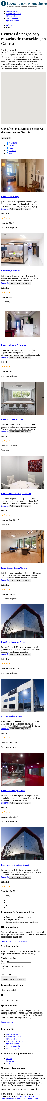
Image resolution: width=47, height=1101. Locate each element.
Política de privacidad (15, 1048)
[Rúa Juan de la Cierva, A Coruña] (22, 488)
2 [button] (6, 905)
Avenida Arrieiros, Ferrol (12, 716)
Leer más (5, 209)
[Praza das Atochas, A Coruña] (22, 563)
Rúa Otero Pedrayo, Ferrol (13, 642)
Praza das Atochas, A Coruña (14, 568)
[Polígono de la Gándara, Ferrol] (22, 859)
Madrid (9, 1059)
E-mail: (4, 964)
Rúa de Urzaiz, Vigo (10, 196)
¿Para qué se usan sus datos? (13, 980)
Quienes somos (12, 21)
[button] (26, 105)
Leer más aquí (7, 1022)
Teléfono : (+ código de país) (13, 966)
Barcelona (10, 1061)
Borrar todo (6, 138)
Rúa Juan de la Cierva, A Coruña (16, 493)
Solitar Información (9, 977)
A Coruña (13, 143)
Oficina (9, 25)
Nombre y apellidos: (9, 958)
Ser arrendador (12, 18)
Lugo (11, 148)
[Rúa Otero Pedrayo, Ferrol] (22, 637)
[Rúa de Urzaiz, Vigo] (22, 191)
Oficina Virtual (12, 16)
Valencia (9, 1063)
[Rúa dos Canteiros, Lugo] (22, 414)
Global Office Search (29, 1099)
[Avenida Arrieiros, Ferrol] (22, 711)
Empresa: (5, 961)
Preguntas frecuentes (14, 1041)
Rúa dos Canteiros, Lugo (12, 419)
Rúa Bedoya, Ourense (10, 271)
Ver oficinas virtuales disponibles (14, 941)
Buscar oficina (12, 11)
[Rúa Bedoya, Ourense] (22, 266)
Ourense (12, 151)
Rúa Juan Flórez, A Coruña (13, 345)
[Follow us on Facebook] (1, 1024)
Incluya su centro (13, 1046)
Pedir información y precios (20, 209)
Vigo (11, 153)
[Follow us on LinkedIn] (2, 1024)
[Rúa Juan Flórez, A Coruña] (22, 340)
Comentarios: (6, 974)
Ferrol (11, 145)
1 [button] (6, 902)
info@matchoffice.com (11, 1099)
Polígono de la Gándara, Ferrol (15, 865)
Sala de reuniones (13, 14)
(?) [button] (34, 954)
